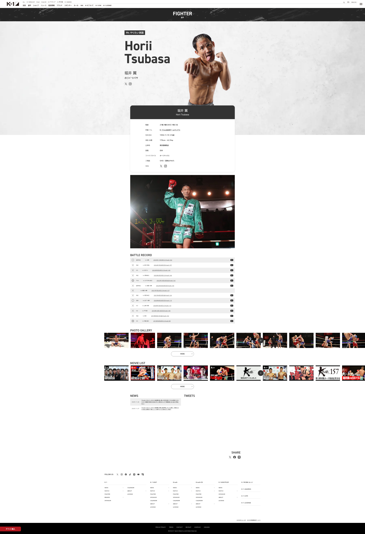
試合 (24, 5)
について (89, 5)
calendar (130, 487)
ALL (24, 2)
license (130, 494)
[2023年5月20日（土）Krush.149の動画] (231, 270)
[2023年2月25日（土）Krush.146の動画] (231, 275)
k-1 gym (244, 496)
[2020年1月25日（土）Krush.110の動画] (231, 305)
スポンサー (68, 5)
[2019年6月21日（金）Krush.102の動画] (231, 316)
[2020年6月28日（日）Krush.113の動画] (231, 300)
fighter (107, 494)
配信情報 (51, 5)
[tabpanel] (116, 340)
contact (179, 527)
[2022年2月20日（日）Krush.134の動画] (231, 285)
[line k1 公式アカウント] (134, 474)
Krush (38, 2)
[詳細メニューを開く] (361, 4)
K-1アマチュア (52, 2)
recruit (188, 527)
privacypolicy (161, 527)
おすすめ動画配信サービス (253, 520)
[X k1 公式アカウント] (117, 474)
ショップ (36, 5)
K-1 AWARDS (68, 2)
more (187, 354)
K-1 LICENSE (107, 5)
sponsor (108, 500)
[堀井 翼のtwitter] (126, 84)
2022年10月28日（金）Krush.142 (166, 280)
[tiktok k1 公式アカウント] (130, 474)
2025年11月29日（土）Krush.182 (162, 260)
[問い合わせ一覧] (348, 2)
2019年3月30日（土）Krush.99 (162, 321)
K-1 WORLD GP (31, 2)
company (197, 527)
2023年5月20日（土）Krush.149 (161, 270)
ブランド (59, 5)
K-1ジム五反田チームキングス (170, 130)
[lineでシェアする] (239, 457)
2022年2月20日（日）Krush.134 (165, 285)
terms (171, 527)
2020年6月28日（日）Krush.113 (163, 300)
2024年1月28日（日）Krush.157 (163, 265)
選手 (29, 5)
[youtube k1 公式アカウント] (138, 474)
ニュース (43, 5)
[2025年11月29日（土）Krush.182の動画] (231, 260)
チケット (10, 529)
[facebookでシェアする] (234, 457)
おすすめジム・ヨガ (241, 520)
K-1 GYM (98, 5)
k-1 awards (246, 489)
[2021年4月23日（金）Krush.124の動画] (231, 295)
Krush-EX (43, 2)
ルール (76, 5)
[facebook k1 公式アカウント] (126, 474)
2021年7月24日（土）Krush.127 (160, 290)
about (129, 490)
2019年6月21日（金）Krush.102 (160, 315)
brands (107, 497)
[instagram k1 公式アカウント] (121, 474)
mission (207, 527)
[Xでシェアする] (230, 457)
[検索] (344, 2)
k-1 (247, 482)
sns (82, 5)
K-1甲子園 (60, 2)
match (107, 490)
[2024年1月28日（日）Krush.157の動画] (231, 265)
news (106, 487)
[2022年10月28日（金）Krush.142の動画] (231, 280)
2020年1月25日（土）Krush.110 (162, 305)
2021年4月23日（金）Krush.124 (163, 295)
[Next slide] (261, 340)
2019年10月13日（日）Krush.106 (161, 310)
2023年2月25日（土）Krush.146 (163, 275)
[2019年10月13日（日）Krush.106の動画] (231, 310)
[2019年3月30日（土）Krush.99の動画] (231, 321)
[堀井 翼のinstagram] (130, 84)
